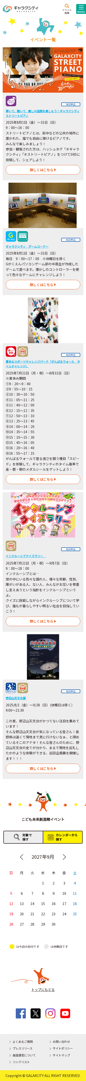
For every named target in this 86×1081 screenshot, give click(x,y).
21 (32, 913)
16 (53, 903)
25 (75, 913)
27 (22, 924)
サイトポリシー (63, 1048)
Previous (21, 857)
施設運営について (24, 1055)
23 (53, 913)
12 (11, 903)
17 (64, 903)
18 (75, 903)
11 (75, 893)
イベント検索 (67, 11)
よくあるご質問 (23, 1041)
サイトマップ (61, 1055)
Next (64, 857)
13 (22, 903)
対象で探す (27, 837)
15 (43, 903)
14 (32, 903)
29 (43, 924)
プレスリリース (22, 1048)
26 (11, 924)
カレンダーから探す (67, 837)
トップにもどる (43, 989)
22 (43, 913)
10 (64, 893)
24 (64, 913)
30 (53, 924)
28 (32, 924)
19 (11, 913)
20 (22, 913)
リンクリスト (21, 1062)
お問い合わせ (61, 1041)
